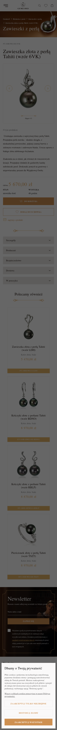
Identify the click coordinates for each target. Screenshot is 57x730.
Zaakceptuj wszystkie (29, 722)
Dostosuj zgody (28, 712)
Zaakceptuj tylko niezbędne (28, 703)
